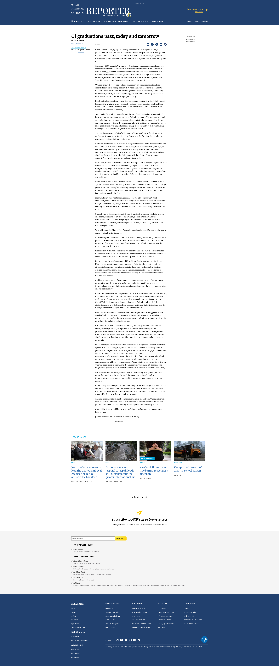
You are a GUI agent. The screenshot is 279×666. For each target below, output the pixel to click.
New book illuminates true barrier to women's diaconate (154, 470)
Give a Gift (136, 616)
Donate (189, 22)
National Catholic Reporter (204, 639)
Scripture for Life (78, 627)
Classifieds (75, 650)
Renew (196, 22)
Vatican (91, 22)
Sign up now (199, 12)
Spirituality (122, 22)
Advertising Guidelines (112, 647)
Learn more (81, 52)
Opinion (111, 22)
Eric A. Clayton (179, 475)
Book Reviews (147, 458)
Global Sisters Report (153, 22)
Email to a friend (161, 44)
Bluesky (117, 640)
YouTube (130, 640)
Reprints (161, 627)
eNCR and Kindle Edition (141, 624)
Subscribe (204, 22)
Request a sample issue (141, 627)
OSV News (119, 481)
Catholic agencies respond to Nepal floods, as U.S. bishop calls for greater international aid (120, 472)
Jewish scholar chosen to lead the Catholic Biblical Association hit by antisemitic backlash (86, 472)
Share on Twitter (156, 44)
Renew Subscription (139, 612)
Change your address (166, 624)
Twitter (121, 640)
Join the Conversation (78, 48)
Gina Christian (110, 481)
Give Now (109, 608)
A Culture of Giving (112, 616)
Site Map (140, 647)
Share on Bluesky (148, 44)
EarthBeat (135, 22)
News (83, 22)
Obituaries (75, 653)
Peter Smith (75, 481)
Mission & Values (190, 612)
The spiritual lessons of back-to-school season (188, 469)
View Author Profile (77, 43)
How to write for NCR (166, 612)
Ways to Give (110, 620)
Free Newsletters (138, 620)
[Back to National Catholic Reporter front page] (101, 12)
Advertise (75, 657)
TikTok (139, 640)
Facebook (126, 640)
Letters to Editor (164, 620)
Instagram (134, 640)
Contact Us (162, 608)
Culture (101, 22)
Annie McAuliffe (145, 478)
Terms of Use (123, 647)
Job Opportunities (165, 616)
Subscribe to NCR (138, 608)
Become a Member (112, 612)
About (186, 608)
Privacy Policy (189, 616)
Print (165, 44)
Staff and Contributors (193, 620)
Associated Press (86, 481)
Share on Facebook (152, 44)
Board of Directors (191, 624)
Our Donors (110, 627)
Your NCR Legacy (111, 624)
